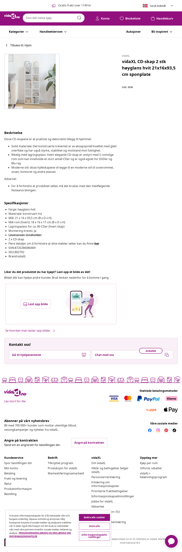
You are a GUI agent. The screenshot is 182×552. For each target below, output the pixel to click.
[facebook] (150, 430)
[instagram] (158, 430)
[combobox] (54, 17)
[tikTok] (174, 430)
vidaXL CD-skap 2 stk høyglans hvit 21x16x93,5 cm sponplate (149, 67)
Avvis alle (94, 526)
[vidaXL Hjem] (12, 16)
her (96, 243)
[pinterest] (166, 430)
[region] (58, 528)
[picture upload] (82, 304)
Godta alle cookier (94, 517)
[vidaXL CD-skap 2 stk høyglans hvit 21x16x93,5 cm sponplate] (32, 81)
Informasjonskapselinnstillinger (112, 496)
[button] (71, 5)
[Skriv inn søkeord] (79, 18)
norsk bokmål (158, 5)
